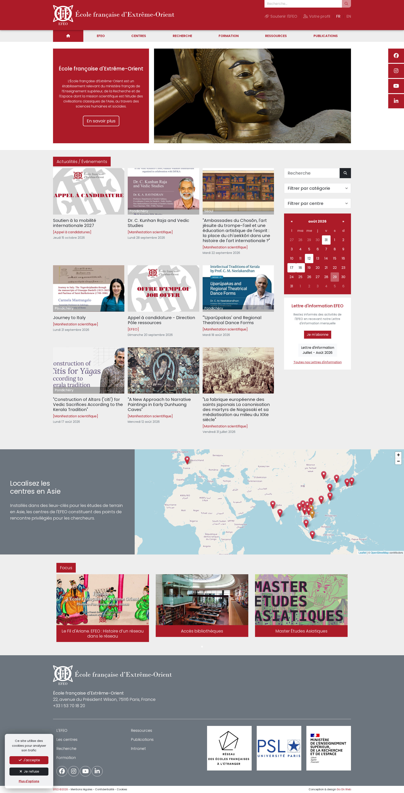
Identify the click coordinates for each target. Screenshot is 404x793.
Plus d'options (29, 781)
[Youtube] (396, 86)
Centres (138, 35)
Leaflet (362, 552)
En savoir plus (101, 121)
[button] (304, 511)
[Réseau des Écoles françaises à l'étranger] (229, 748)
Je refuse (31, 771)
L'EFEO (61, 730)
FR (338, 16)
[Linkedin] (396, 101)
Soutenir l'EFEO (283, 16)
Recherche (182, 35)
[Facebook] (396, 56)
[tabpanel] (102, 609)
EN (349, 16)
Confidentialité (104, 789)
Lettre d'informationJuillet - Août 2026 (317, 350)
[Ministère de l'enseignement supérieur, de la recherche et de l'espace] (328, 748)
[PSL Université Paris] (279, 748)
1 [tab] (202, 647)
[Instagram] (396, 71)
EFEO (101, 35)
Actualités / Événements (82, 161)
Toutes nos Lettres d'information (318, 362)
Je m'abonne (317, 334)
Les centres (66, 739)
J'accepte (31, 760)
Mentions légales (81, 789)
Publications (326, 35)
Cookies (122, 789)
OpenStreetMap (380, 552)
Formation (229, 35)
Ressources (276, 35)
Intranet (138, 748)
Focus (66, 568)
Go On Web (344, 789)
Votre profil (319, 16)
